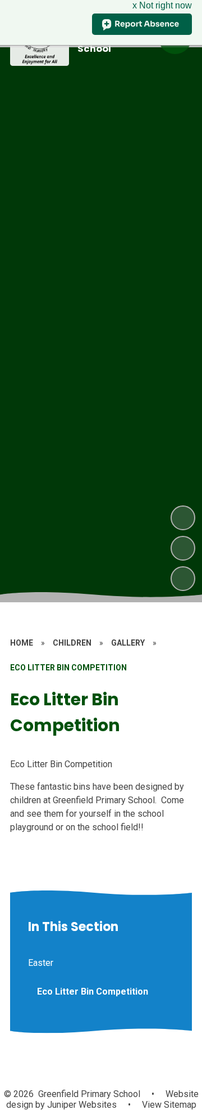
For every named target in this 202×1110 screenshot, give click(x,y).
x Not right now (162, 5)
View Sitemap (169, 1104)
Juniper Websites (81, 1104)
